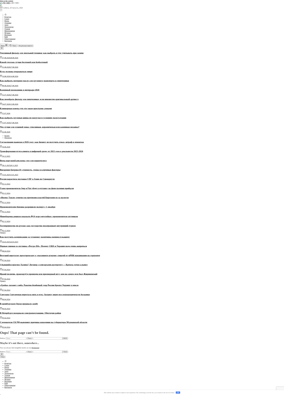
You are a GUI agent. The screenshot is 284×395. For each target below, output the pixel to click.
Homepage (35, 348)
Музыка (7, 33)
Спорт (6, 19)
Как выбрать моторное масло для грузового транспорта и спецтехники (34, 81)
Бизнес (7, 136)
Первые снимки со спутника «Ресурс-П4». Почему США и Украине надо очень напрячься (43, 246)
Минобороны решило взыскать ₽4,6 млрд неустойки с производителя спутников (39, 216)
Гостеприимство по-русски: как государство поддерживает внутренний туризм (38, 226)
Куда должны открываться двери (16, 71)
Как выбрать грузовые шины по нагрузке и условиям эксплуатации (33, 118)
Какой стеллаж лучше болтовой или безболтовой (24, 62)
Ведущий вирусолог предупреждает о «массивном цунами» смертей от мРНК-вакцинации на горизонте (50, 255)
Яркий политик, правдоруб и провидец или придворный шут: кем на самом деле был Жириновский (48, 274)
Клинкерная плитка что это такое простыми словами (26, 108)
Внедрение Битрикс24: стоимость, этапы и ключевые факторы (30, 170)
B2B (6, 37)
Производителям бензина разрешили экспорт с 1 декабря (27, 207)
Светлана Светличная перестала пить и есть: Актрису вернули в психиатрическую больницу (45, 294)
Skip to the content (6, 1)
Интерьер (8, 35)
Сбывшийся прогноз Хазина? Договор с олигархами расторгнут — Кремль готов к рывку (44, 265)
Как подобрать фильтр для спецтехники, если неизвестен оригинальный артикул (39, 99)
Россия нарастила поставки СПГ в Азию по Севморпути (27, 179)
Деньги (3, 233)
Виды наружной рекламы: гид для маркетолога (23, 160)
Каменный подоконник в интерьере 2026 (19, 90)
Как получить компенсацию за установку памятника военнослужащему (35, 237)
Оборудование (9, 39)
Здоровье (7, 23)
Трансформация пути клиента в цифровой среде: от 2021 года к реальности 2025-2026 (41, 151)
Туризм (7, 29)
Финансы (8, 138)
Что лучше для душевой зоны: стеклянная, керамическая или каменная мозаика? (39, 127)
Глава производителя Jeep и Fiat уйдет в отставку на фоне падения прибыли (37, 188)
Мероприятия (9, 31)
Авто (6, 25)
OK (178, 392)
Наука (6, 21)
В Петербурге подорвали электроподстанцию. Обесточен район (30, 313)
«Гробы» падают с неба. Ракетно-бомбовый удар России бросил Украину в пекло (39, 285)
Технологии (9, 27)
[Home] (5, 15)
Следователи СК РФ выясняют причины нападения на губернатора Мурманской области (43, 322)
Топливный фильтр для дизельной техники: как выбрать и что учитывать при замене (42, 53)
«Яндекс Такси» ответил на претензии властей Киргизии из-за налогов (34, 197)
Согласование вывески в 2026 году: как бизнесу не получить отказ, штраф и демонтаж (42, 142)
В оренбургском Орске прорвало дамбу (19, 304)
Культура (7, 17)
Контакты (8, 41)
